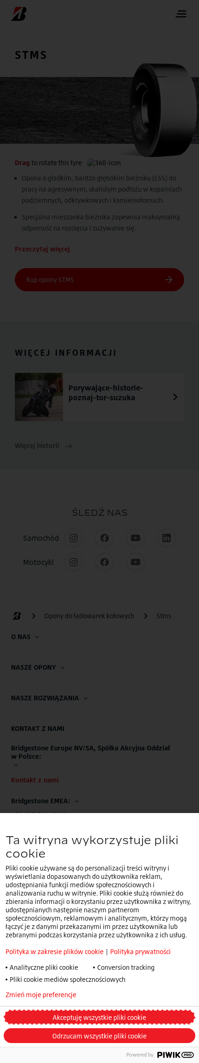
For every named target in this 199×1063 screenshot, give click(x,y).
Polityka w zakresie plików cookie (55, 951)
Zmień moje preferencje (41, 995)
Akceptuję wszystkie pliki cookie (99, 1017)
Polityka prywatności (140, 951)
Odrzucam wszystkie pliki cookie (99, 1036)
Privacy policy (122, 995)
